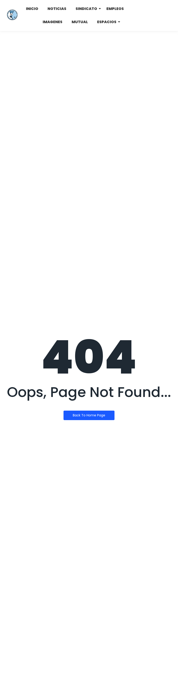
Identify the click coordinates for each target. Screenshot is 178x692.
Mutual (80, 22)
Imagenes (52, 22)
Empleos (115, 8)
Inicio (32, 8)
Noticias (57, 8)
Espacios (106, 22)
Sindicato (86, 8)
